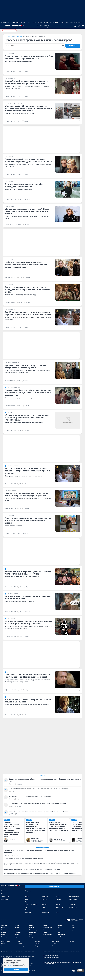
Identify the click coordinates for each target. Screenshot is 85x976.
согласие (9, 965)
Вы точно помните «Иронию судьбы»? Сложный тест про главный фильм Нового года (28, 572)
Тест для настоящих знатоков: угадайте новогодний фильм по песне (24, 185)
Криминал (45, 896)
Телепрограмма (31, 22)
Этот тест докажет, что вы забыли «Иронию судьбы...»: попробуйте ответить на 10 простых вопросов (27, 470)
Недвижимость (5, 22)
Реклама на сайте (6, 894)
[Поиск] (75, 26)
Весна (26, 899)
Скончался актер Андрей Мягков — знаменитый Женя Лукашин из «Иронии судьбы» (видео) (27, 675)
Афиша (40, 22)
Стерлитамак (9, 36)
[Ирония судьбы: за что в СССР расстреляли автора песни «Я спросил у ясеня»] (67, 370)
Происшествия (60, 902)
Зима (43, 894)
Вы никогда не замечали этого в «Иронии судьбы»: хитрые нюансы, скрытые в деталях (29, 57)
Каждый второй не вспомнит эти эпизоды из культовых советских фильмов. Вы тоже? (26, 82)
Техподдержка (5, 896)
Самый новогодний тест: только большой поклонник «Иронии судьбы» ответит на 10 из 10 (28, 160)
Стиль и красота (74, 896)
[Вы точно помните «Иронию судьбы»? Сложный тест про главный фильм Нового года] (67, 576)
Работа (58, 904)
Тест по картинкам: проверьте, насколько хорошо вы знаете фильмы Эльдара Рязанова (29, 622)
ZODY (67, 22)
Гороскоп (46, 22)
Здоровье (28, 912)
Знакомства (15, 22)
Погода (23, 22)
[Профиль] (83, 26)
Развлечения (59, 907)
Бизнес (27, 896)
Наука (43, 907)
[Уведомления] (79, 26)
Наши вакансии (5, 902)
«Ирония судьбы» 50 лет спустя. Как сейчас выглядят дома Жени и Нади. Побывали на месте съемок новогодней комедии (28, 108)
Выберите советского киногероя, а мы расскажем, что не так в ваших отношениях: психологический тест (26, 264)
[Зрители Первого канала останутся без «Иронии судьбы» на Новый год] (67, 704)
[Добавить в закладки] (79, 72)
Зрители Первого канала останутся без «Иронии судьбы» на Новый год (28, 700)
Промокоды (78, 22)
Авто (26, 894)
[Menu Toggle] (2, 26)
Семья (57, 912)
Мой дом (44, 904)
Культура (44, 899)
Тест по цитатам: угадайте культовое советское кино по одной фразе (27, 597)
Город (26, 902)
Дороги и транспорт (31, 904)
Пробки (62, 22)
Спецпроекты (73, 907)
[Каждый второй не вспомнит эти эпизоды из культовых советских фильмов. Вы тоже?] (67, 86)
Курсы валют (54, 22)
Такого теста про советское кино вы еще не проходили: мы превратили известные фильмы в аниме (28, 289)
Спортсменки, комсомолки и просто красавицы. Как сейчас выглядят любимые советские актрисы (28, 520)
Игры (71, 22)
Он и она (58, 894)
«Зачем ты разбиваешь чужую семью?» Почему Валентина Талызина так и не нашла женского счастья (27, 211)
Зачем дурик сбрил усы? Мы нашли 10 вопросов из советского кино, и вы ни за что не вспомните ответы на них (28, 392)
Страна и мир (73, 899)
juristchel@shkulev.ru (5, 957)
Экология (72, 902)
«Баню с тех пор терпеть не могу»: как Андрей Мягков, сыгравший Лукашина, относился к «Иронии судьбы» (27, 417)
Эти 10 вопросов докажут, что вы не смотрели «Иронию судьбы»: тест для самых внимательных (29, 313)
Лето (43, 902)
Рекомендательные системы (50, 960)
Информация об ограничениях (50, 955)
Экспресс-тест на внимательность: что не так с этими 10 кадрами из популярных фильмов (27, 494)
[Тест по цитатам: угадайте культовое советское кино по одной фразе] (67, 601)
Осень (57, 896)
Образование (45, 912)
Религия (58, 910)
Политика (58, 899)
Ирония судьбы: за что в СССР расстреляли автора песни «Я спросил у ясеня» (25, 366)
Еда (26, 907)
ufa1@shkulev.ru (19, 955)
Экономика (72, 904)
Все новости (18, 36)
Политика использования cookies (51, 957)
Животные (28, 910)
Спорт (71, 894)
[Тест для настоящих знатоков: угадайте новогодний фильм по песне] (67, 189)
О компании (4, 899)
